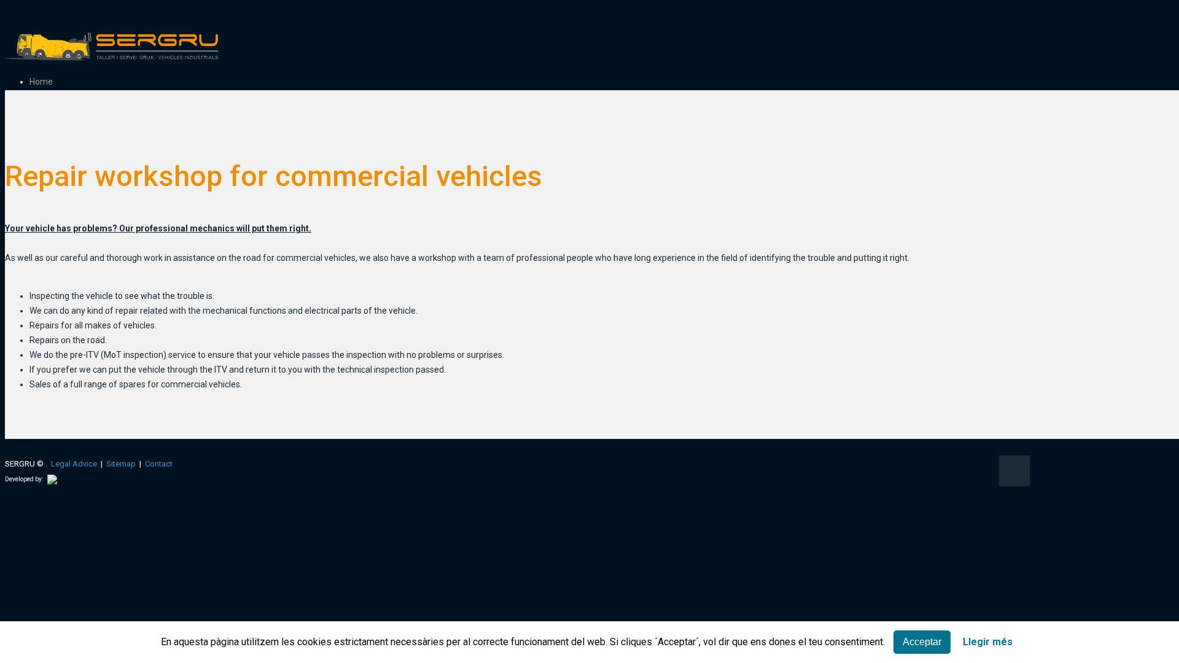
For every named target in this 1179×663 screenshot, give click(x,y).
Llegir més (988, 642)
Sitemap (121, 463)
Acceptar (922, 642)
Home (41, 82)
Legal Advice (74, 463)
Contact (159, 463)
